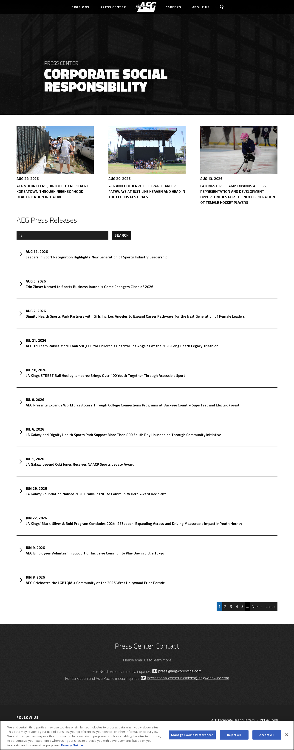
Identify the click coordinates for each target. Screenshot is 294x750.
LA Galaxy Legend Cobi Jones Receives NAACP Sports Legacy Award (80, 464)
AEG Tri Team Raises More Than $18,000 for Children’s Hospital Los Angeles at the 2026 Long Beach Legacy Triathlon (122, 346)
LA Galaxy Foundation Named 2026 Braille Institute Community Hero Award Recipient (96, 494)
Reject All (234, 735)
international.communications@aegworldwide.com (188, 677)
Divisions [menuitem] (80, 7)
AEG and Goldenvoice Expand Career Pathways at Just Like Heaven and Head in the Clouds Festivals (146, 191)
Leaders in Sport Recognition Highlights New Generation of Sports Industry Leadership (96, 257)
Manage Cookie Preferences (192, 735)
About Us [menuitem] (201, 7)
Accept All (266, 735)
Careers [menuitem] (173, 7)
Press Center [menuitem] (113, 7)
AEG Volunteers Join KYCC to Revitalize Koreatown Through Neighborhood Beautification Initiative (53, 191)
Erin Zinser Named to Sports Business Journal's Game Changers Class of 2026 (89, 286)
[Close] (287, 735)
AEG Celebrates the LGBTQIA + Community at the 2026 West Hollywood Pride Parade (95, 582)
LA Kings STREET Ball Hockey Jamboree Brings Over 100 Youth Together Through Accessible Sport (105, 375)
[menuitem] (146, 7)
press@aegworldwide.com (179, 671)
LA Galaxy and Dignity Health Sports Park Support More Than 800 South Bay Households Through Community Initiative (123, 434)
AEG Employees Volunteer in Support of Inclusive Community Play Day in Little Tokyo (95, 553)
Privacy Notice (72, 745)
